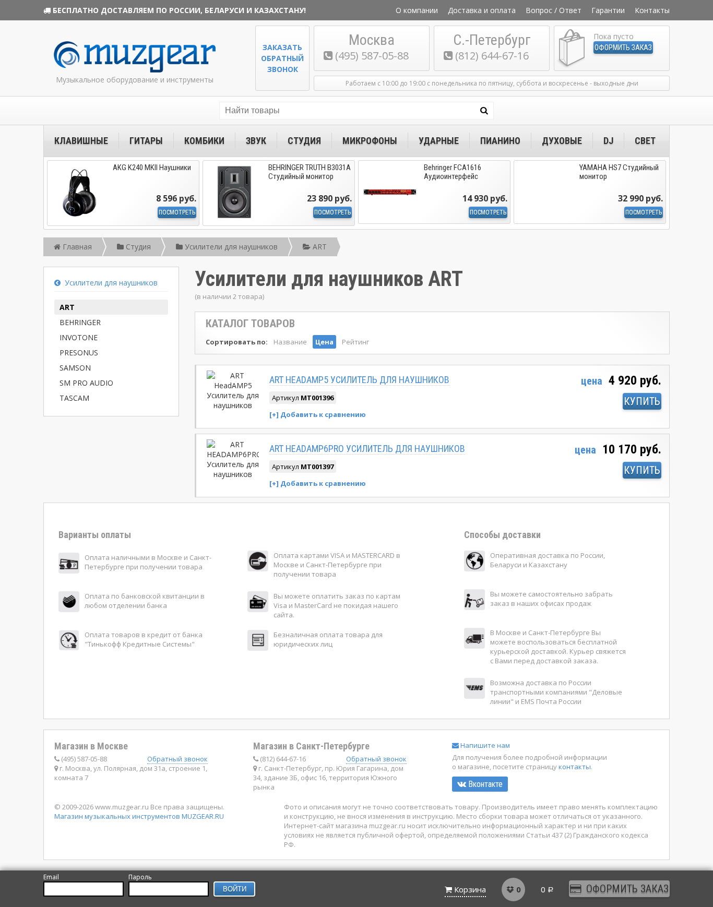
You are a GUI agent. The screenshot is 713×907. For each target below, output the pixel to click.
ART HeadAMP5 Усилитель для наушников (359, 379)
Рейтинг (355, 342)
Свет (645, 140)
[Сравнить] (317, 414)
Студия (304, 140)
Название (290, 342)
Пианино (500, 140)
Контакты (652, 10)
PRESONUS (79, 352)
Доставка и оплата (482, 10)
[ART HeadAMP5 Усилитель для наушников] (233, 405)
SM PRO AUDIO (86, 383)
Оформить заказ (623, 47)
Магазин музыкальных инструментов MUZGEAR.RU (139, 816)
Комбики (204, 140)
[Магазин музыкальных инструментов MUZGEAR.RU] (135, 70)
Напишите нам (484, 745)
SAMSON (75, 368)
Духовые (562, 140)
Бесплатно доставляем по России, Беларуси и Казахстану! (179, 10)
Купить (642, 401)
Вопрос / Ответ (553, 10)
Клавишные (81, 140)
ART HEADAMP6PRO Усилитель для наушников (367, 448)
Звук (256, 140)
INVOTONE (79, 337)
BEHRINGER (80, 322)
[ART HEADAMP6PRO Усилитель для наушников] (233, 474)
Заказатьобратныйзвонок (282, 58)
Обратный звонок (177, 758)
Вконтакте (484, 784)
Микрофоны (369, 140)
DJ (608, 140)
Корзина (470, 889)
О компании (417, 10)
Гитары (146, 140)
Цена (324, 342)
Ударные (439, 140)
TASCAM (74, 398)
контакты (574, 766)
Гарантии (608, 10)
